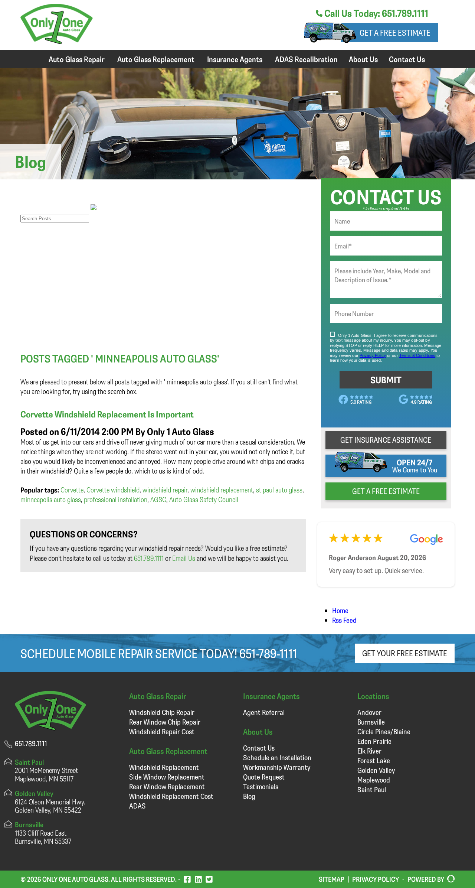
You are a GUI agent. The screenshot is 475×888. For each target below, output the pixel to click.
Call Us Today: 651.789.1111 (375, 13)
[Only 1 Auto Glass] (56, 41)
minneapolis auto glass (50, 499)
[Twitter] (209, 879)
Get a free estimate (395, 32)
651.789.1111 (149, 558)
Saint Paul (371, 789)
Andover (369, 712)
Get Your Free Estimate (404, 653)
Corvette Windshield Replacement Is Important (107, 414)
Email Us (183, 558)
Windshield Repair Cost (161, 731)
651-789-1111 (268, 653)
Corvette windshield (113, 489)
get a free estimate (386, 491)
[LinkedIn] (198, 879)
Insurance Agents (234, 59)
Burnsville (371, 721)
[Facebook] (187, 879)
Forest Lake (373, 760)
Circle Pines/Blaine (383, 731)
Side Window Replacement (166, 776)
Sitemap (331, 879)
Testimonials (260, 786)
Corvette (71, 489)
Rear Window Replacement (167, 786)
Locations (373, 696)
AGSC (158, 499)
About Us (363, 59)
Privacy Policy (375, 879)
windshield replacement (221, 489)
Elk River (369, 750)
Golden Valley (376, 770)
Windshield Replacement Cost (171, 796)
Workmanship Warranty (276, 767)
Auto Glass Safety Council (203, 499)
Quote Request (264, 776)
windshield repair (164, 489)
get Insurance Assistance (385, 440)
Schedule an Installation (277, 757)
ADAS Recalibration (306, 59)
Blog (249, 796)
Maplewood (373, 779)
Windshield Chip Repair (161, 712)
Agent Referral (264, 712)
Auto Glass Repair (77, 59)
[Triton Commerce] (449, 879)
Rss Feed (344, 620)
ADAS (137, 805)
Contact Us (407, 59)
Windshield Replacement (164, 767)
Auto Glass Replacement (155, 59)
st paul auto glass (279, 489)
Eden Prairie (374, 741)
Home (340, 610)
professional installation (115, 499)
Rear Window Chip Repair (164, 721)
